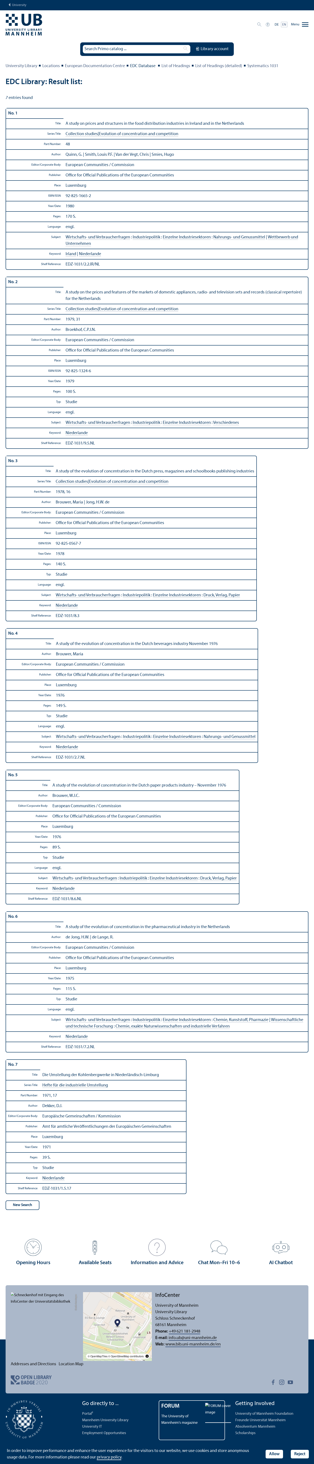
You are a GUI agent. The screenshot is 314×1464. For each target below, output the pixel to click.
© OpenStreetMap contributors (126, 1356)
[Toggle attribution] (147, 1356)
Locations (51, 66)
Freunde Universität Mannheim (260, 1420)
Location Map (71, 1364)
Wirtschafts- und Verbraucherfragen (98, 237)
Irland (71, 254)
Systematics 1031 (262, 66)
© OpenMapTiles (98, 1356)
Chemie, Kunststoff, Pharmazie (240, 1020)
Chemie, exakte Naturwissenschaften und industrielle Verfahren (172, 1026)
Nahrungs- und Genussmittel (239, 237)
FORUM (170, 1406)
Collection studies (82, 134)
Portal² (87, 1414)
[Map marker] (117, 1323)
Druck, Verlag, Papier (221, 595)
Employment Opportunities (104, 1433)
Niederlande (90, 254)
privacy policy (109, 1457)
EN (284, 24)
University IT (92, 1427)
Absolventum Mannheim (255, 1427)
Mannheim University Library (105, 1420)
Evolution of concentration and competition (138, 134)
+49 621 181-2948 (184, 1331)
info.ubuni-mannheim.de (193, 1338)
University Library (21, 66)
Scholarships (245, 1433)
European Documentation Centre (95, 66)
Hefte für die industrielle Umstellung (75, 1085)
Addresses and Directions (33, 1364)
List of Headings (176, 66)
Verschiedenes (226, 423)
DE (277, 24)
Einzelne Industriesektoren (187, 237)
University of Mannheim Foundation (264, 1414)
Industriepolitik (146, 237)
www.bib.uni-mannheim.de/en (193, 1344)
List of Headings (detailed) (218, 66)
